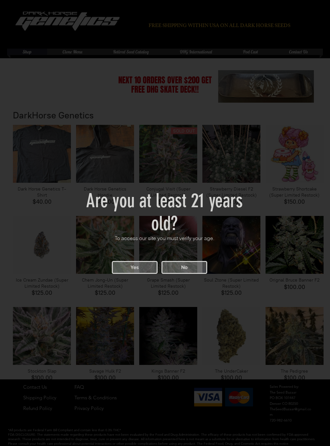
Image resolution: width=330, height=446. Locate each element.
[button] (135, 267)
